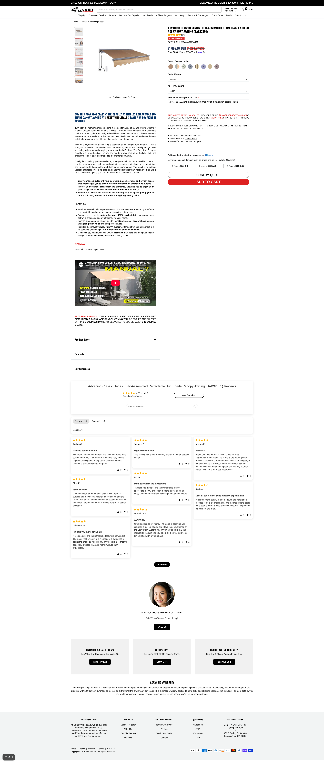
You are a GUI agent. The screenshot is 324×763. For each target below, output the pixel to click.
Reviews (128, 737)
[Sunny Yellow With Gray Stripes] (177, 66)
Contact (164, 737)
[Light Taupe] (210, 66)
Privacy (91, 749)
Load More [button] (162, 565)
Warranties (198, 725)
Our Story (179, 15)
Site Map (111, 749)
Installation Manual (84, 249)
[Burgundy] (216, 66)
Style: (174, 74)
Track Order (217, 15)
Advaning (173, 42)
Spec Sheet (99, 249)
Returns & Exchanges (198, 15)
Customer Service (97, 15)
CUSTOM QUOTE (208, 175)
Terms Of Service (164, 725)
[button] (174, 35)
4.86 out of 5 (142, 393)
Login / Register (128, 725)
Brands (112, 15)
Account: (229, 11)
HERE (195, 118)
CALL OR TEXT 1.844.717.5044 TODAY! (94, 2)
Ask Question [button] (188, 395)
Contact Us (240, 15)
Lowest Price (191, 138)
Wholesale (148, 15)
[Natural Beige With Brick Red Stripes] (197, 66)
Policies (164, 729)
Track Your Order (164, 733)
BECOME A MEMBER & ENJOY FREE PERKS (226, 2)
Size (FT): (176, 86)
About (73, 749)
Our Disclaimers (128, 733)
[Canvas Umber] (170, 66)
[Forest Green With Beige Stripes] (183, 66)
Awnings (83, 22)
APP (198, 729)
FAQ (198, 737)
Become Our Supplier (129, 15)
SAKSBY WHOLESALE (116, 117)
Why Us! (128, 729)
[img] (79, 440)
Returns (82, 749)
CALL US (162, 627)
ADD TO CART (208, 182)
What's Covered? (227, 160)
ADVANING (110, 316)
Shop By (82, 15)
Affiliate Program (164, 15)
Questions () (99, 421)
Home (75, 22)
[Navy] (203, 66)
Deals (229, 15)
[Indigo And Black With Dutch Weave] (190, 66)
